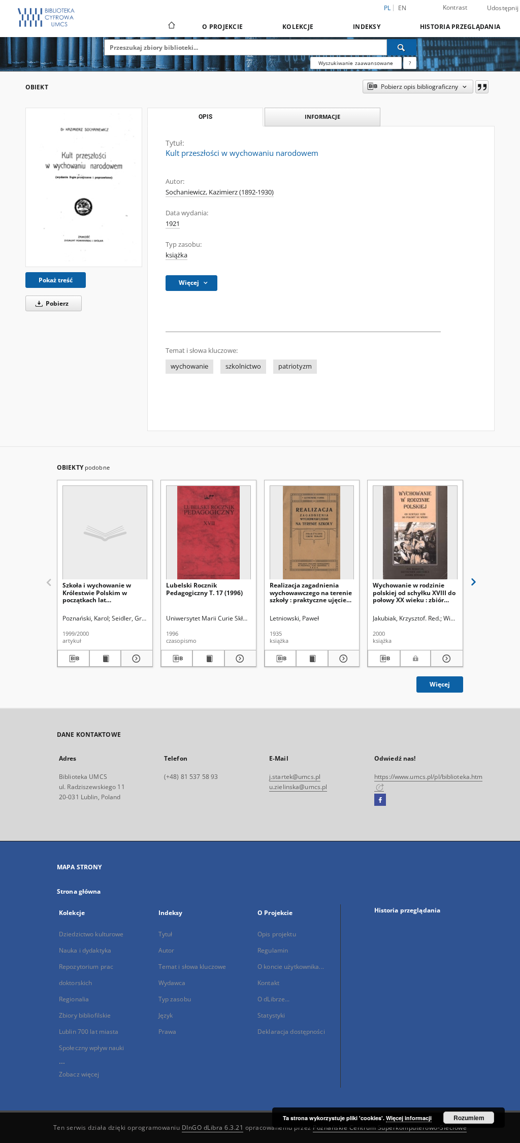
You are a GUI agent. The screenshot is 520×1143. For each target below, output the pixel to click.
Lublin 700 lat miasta (89, 1031)
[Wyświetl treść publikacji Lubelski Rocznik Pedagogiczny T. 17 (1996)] (208, 658)
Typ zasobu (174, 999)
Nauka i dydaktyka (85, 950)
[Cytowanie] (482, 86)
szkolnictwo (243, 366)
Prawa (167, 1031)
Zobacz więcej (79, 1074)
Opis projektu (276, 934)
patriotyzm (295, 366)
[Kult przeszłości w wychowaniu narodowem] (84, 187)
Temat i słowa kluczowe (192, 966)
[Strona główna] (170, 26)
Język (165, 1015)
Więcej (440, 684)
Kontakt (268, 982)
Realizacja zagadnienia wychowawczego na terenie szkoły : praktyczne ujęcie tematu (311, 592)
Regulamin (272, 950)
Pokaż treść (56, 280)
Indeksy (366, 26)
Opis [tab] (205, 116)
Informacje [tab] (322, 116)
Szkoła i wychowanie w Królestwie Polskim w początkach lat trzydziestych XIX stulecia (101, 592)
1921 (173, 223)
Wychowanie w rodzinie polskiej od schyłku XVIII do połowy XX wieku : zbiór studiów (414, 592)
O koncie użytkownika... (290, 966)
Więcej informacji (409, 1118)
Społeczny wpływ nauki (91, 1047)
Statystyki (271, 1015)
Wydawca (172, 982)
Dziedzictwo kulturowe (91, 934)
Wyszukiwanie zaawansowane (356, 63)
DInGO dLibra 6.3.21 (213, 1127)
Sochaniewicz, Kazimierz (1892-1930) (220, 192)
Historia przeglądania (460, 26)
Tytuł (165, 934)
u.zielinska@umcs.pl (298, 786)
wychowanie (189, 366)
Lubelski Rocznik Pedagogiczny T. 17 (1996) (204, 589)
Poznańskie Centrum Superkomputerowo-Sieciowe (390, 1127)
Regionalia (74, 999)
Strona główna (79, 891)
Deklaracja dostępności (291, 1031)
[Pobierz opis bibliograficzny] (73, 658)
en (402, 8)
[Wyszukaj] (401, 47)
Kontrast (455, 7)
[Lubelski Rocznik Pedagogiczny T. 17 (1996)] (208, 533)
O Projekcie (222, 26)
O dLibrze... (273, 999)
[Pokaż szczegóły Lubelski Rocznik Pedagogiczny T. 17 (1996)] (238, 658)
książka (176, 255)
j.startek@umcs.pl (294, 776)
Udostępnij (503, 8)
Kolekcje (297, 26)
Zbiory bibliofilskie (85, 1015)
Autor (166, 950)
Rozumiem (468, 1117)
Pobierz (56, 303)
